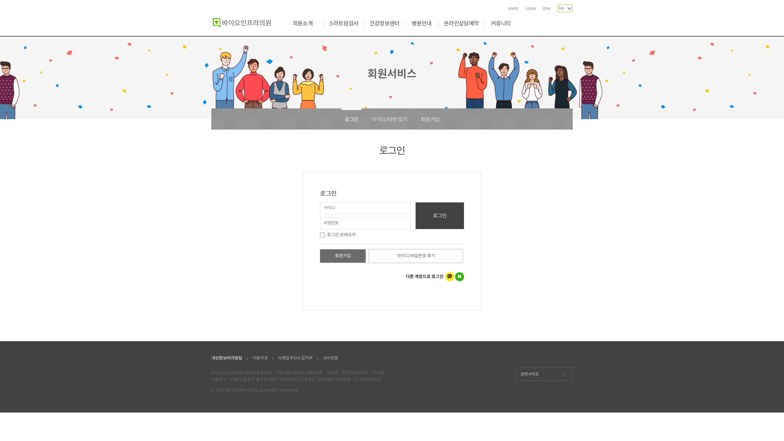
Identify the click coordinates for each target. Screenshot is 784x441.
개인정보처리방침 (226, 358)
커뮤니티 (501, 24)
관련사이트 (530, 374)
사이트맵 (330, 358)
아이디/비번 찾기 (390, 120)
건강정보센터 (385, 24)
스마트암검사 (344, 24)
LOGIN (530, 9)
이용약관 (260, 358)
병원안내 (422, 24)
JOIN (546, 9)
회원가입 (430, 120)
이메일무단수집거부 (295, 358)
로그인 (352, 120)
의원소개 (303, 24)
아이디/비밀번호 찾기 (416, 256)
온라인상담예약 (461, 24)
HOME (513, 9)
